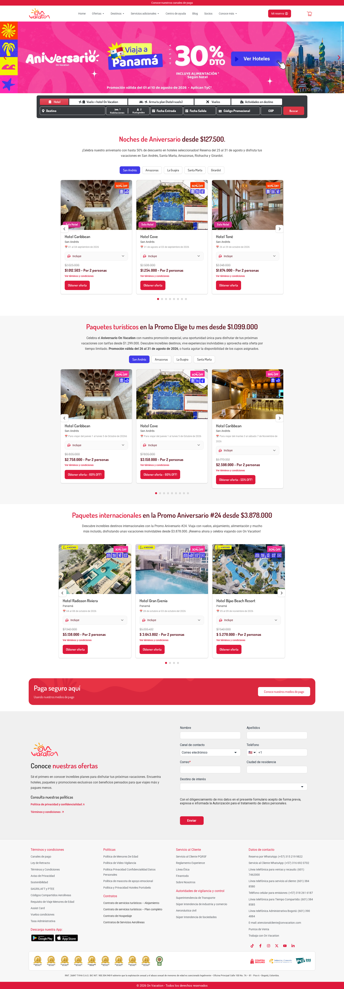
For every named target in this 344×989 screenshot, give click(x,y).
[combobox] (75, 111)
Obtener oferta (77, 285)
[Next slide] (279, 229)
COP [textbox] (271, 111)
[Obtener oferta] (96, 205)
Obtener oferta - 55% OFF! (235, 480)
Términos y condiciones (46, 812)
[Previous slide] (64, 229)
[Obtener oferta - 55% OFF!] (247, 394)
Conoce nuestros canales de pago (172, 2)
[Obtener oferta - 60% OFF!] (96, 394)
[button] (5, 58)
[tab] (130, 170)
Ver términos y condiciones (79, 276)
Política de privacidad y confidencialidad (56, 804)
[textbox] (75, 111)
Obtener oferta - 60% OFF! (84, 474)
